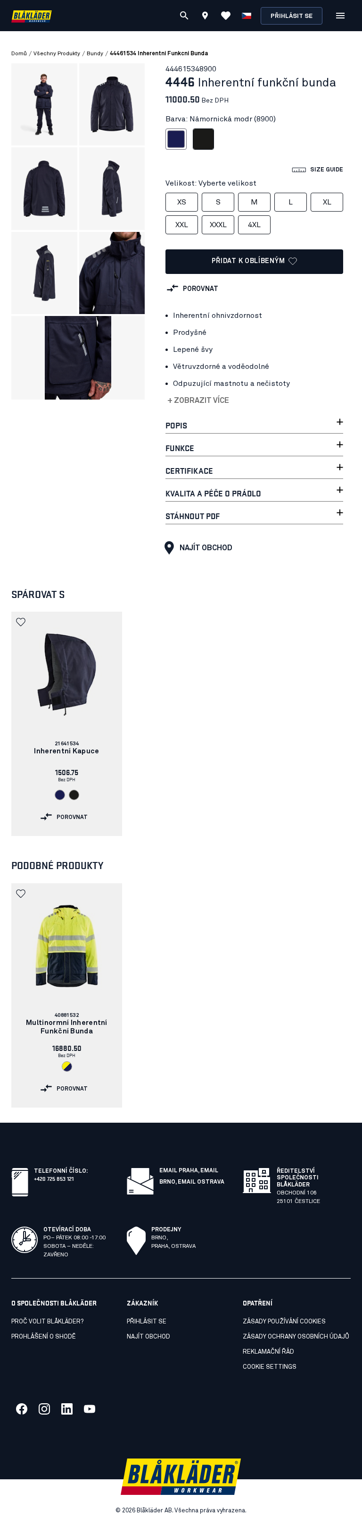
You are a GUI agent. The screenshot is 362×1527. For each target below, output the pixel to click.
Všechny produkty (56, 54)
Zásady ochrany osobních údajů (296, 1337)
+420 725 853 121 (54, 1178)
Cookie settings (269, 1367)
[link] (66, 724)
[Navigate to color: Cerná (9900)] (74, 795)
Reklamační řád (268, 1352)
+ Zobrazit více (198, 400)
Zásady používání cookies (284, 1322)
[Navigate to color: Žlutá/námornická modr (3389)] (67, 1066)
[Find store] (205, 17)
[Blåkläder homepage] (31, 16)
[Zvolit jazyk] (246, 15)
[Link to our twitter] (44, 1409)
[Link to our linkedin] (67, 1409)
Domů (19, 54)
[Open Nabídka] (340, 15)
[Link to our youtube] (89, 1409)
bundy (95, 54)
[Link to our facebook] (21, 1409)
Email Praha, (179, 1171)
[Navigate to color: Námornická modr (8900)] (60, 795)
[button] (21, 622)
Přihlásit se (292, 16)
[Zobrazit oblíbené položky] (225, 15)
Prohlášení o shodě (43, 1337)
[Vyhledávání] (184, 15)
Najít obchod (206, 548)
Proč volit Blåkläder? (47, 1322)
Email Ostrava (201, 1182)
